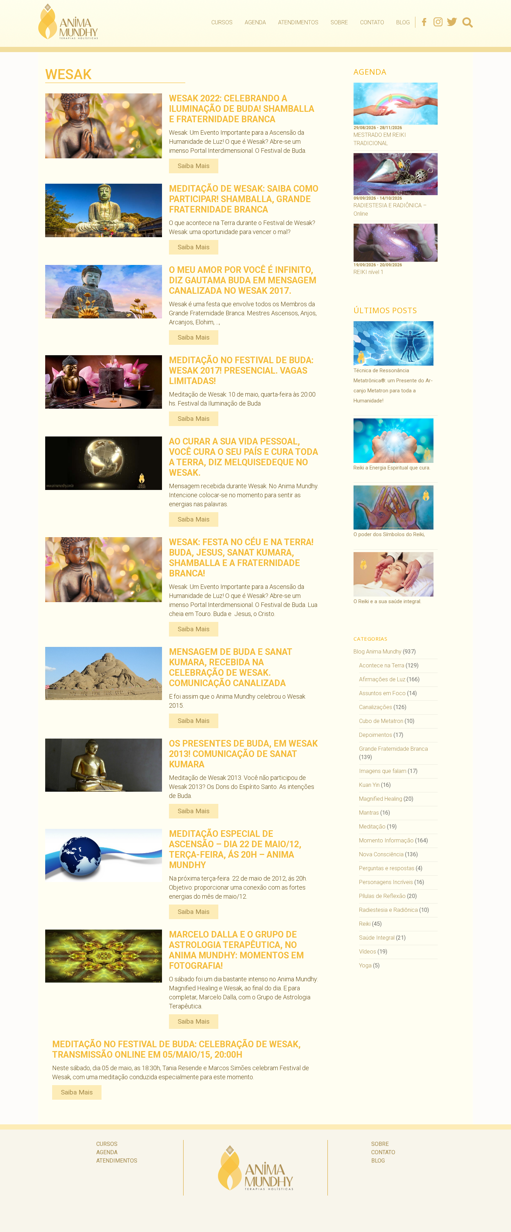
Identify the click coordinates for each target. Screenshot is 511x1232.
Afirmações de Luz (382, 679)
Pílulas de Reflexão (382, 896)
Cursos (222, 22)
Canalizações (375, 707)
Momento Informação (386, 840)
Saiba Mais (194, 166)
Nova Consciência (381, 854)
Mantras (369, 812)
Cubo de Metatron (381, 721)
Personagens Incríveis (386, 882)
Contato (372, 22)
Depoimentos (375, 735)
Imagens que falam (382, 771)
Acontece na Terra (381, 665)
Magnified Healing (380, 799)
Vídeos (367, 951)
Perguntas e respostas (386, 868)
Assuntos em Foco (382, 693)
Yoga (365, 965)
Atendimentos (298, 22)
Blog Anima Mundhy (378, 651)
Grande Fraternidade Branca (393, 749)
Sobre (339, 22)
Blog (403, 22)
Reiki (365, 924)
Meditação (372, 826)
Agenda (255, 22)
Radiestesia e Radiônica (388, 910)
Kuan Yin (369, 785)
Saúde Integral (377, 937)
